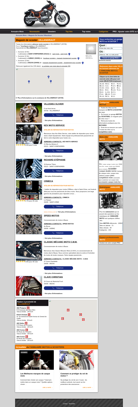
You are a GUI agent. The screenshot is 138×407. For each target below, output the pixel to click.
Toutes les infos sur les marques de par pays (110, 110)
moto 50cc (101, 166)
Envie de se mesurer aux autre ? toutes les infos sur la (110, 130)
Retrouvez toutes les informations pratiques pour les (109, 123)
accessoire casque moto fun (110, 182)
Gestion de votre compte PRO (110, 243)
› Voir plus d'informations (53, 120)
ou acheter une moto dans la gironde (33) (56, 66)
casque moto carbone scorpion (109, 174)
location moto (114, 164)
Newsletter (72, 403)
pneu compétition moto (106, 176)
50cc (100, 164)
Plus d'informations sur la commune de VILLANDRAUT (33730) (40, 98)
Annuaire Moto (17, 31)
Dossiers (52, 31)
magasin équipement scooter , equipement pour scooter (62, 62)
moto (120, 164)
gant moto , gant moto (59, 54)
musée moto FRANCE (114, 166)
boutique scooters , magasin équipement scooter (60, 58)
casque (105, 164)
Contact (65, 403)
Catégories (103, 31)
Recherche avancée (105, 60)
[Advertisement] (101, 16)
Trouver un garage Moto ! (110, 58)
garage (109, 164)
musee (106, 166)
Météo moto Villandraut (89, 56)
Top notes (86, 31)
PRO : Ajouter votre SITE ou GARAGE (121, 31)
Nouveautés (35, 31)
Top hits (69, 31)
